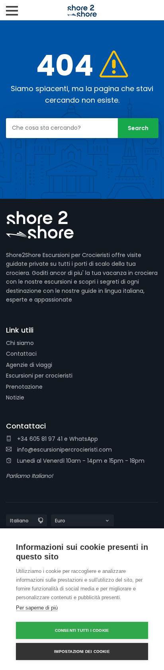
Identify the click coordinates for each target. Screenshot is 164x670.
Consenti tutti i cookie (82, 630)
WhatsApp (83, 439)
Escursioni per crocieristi (39, 376)
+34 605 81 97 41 (39, 439)
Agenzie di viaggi (29, 365)
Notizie (15, 397)
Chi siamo (20, 343)
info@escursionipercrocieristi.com (64, 450)
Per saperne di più (37, 608)
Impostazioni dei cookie (82, 651)
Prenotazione (24, 387)
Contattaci (21, 354)
